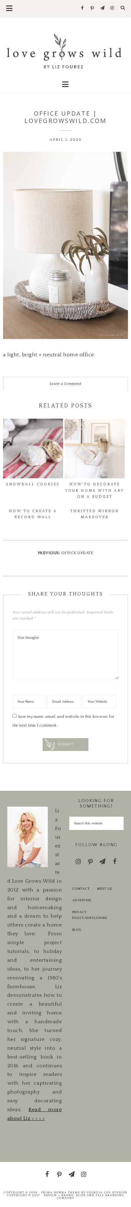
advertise (81, 900)
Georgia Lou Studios (107, 1192)
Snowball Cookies (33, 484)
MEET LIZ (105, 889)
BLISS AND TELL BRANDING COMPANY (90, 1196)
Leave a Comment (66, 384)
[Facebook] (82, 8)
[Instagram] (112, 8)
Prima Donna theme (60, 1192)
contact (81, 889)
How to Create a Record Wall (33, 514)
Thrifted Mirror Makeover (94, 514)
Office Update (77, 553)
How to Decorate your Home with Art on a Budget (94, 490)
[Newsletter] (102, 8)
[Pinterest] (92, 8)
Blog (76, 930)
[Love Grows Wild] (66, 50)
